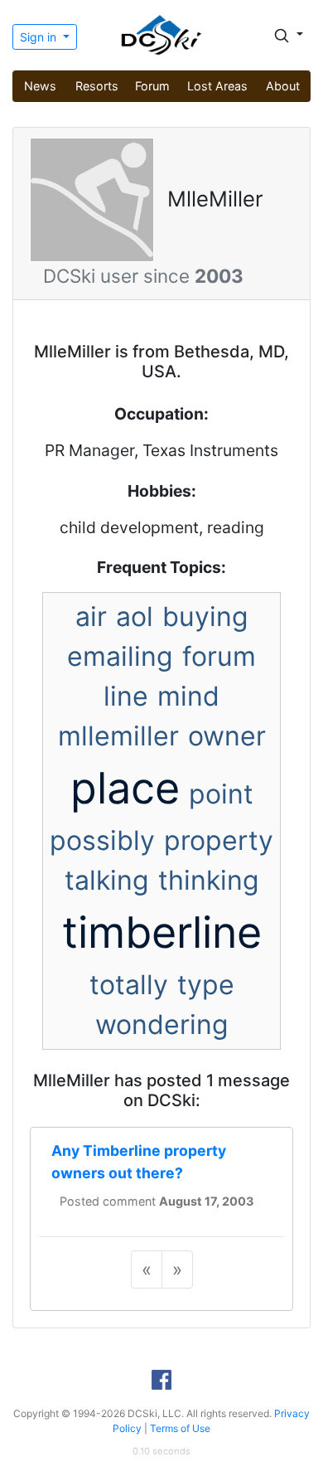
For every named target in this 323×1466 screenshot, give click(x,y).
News (40, 86)
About (283, 86)
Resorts (96, 86)
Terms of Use (180, 1428)
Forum (152, 86)
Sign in (40, 37)
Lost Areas (217, 86)
